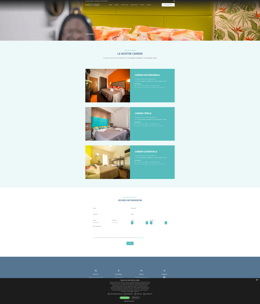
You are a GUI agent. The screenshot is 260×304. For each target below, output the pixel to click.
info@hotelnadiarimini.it (101, 1)
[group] (107, 85)
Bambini (152, 220)
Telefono (95, 214)
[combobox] (256, 279)
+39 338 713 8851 (89, 1)
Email (132, 214)
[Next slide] (128, 100)
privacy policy (140, 237)
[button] (130, 301)
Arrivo (94, 220)
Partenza (114, 220)
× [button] (258, 279)
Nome (94, 208)
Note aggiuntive (97, 226)
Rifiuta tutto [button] (135, 297)
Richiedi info (168, 4)
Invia (130, 243)
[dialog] (130, 291)
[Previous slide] (128, 97)
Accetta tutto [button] (124, 297)
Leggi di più (136, 291)
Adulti (132, 220)
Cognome (133, 208)
